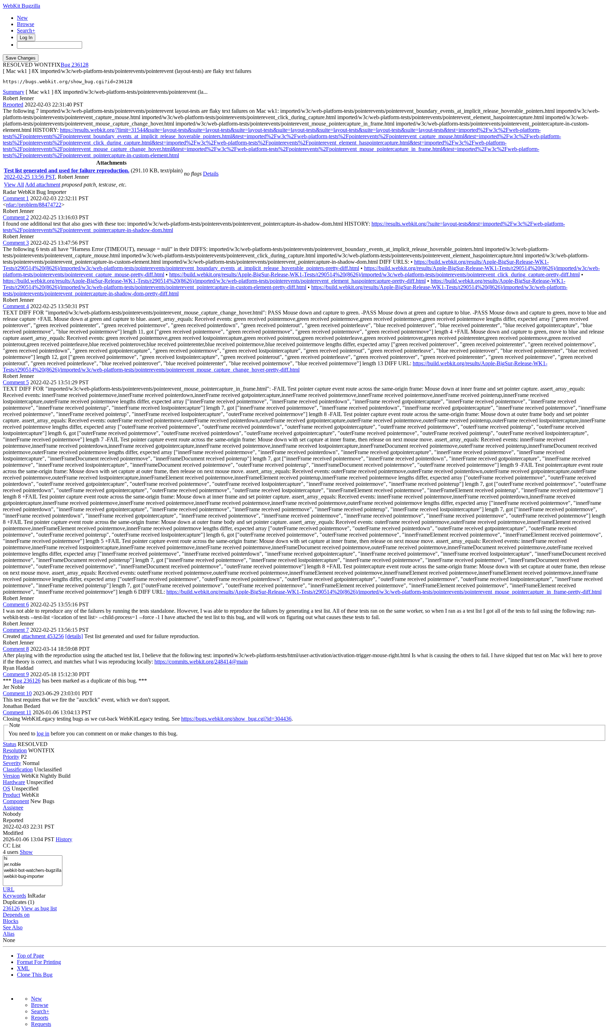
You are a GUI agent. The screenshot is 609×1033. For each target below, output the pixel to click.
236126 (11, 908)
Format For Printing (39, 962)
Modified (13, 833)
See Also (13, 927)
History (64, 839)
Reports (39, 1018)
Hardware (14, 782)
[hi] (32, 859)
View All (14, 185)
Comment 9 (16, 674)
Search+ (26, 30)
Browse (25, 24)
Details (211, 174)
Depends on (16, 915)
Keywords (14, 896)
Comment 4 (16, 306)
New (22, 18)
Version (11, 776)
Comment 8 (16, 649)
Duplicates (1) (18, 902)
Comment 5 (16, 382)
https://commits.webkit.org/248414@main (201, 662)
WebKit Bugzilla (21, 6)
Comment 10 (17, 693)
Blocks (10, 921)
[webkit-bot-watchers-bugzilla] (32, 871)
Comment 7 (16, 630)
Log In (26, 37)
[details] (74, 636)
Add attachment (42, 185)
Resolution (15, 750)
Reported (13, 105)
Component (16, 801)
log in (43, 733)
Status (9, 744)
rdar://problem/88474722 (33, 205)
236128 (80, 65)
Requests (41, 1024)
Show (26, 852)
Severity (12, 763)
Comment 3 (16, 243)
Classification (18, 769)
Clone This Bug (35, 975)
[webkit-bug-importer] (32, 877)
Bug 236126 (27, 681)
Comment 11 (17, 712)
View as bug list (39, 908)
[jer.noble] (32, 865)
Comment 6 (16, 604)
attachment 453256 (42, 636)
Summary (13, 92)
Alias (8, 934)
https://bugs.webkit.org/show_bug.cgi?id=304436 (236, 719)
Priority (11, 757)
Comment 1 (16, 198)
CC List (11, 846)
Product (11, 795)
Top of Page (30, 956)
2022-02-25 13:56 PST (29, 177)
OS (6, 788)
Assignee (13, 808)
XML (23, 968)
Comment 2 (16, 217)
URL (8, 889)
